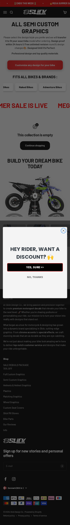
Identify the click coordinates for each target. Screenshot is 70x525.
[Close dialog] (63, 230)
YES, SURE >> (35, 267)
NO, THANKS (35, 277)
